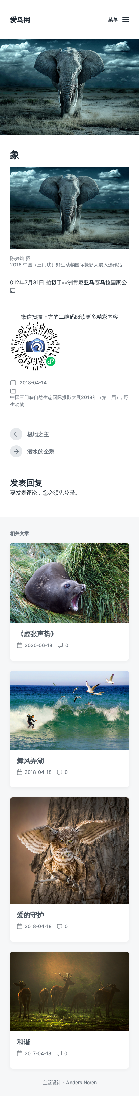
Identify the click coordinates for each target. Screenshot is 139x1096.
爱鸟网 (20, 20)
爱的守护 (30, 915)
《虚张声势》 (37, 634)
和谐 (23, 1042)
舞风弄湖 (30, 761)
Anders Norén (81, 1082)
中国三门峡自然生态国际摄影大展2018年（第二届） (65, 397)
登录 (69, 492)
